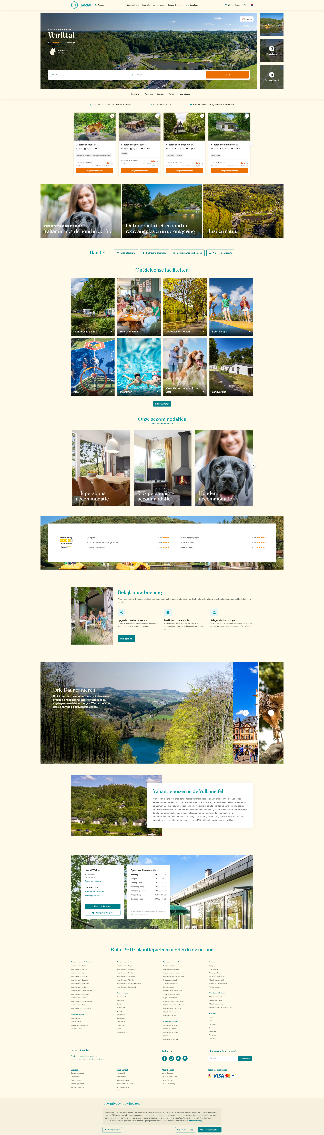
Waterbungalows (122, 1032)
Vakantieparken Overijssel (80, 994)
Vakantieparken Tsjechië (125, 980)
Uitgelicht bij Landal (78, 1014)
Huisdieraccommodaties (171, 973)
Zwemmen (212, 1038)
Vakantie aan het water (170, 1032)
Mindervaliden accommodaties (173, 1001)
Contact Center (98, 1059)
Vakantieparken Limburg (79, 987)
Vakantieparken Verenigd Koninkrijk (129, 983)
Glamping (212, 966)
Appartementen (122, 997)
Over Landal (120, 1073)
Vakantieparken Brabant (79, 966)
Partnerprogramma (122, 1087)
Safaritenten (121, 1014)
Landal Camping (167, 1073)
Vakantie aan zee (168, 1036)
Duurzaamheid (121, 1077)
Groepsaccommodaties (171, 969)
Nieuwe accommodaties (79, 1025)
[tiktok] (178, 1060)
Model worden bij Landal (124, 1084)
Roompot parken (76, 1029)
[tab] (136, 713)
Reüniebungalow (168, 987)
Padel (210, 1028)
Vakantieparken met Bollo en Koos (220, 1007)
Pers (117, 1091)
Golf (210, 1021)
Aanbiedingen (158, 5)
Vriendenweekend (215, 987)
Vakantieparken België (124, 966)
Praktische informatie (156, 253)
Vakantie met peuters (216, 1000)
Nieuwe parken (76, 1022)
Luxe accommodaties (170, 983)
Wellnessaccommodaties (171, 994)
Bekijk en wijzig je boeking (189, 253)
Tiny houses (121, 1025)
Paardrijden (212, 1024)
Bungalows (120, 1000)
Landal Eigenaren (168, 1080)
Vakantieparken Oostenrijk (126, 976)
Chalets (119, 1004)
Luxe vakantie (213, 969)
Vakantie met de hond (216, 980)
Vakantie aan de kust (170, 1025)
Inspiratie (146, 5)
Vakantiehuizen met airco (171, 1012)
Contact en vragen (77, 1073)
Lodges (119, 1011)
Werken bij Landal (122, 1080)
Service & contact (175, 5)
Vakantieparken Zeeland (79, 1005)
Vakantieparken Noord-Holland (81, 991)
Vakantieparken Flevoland (79, 973)
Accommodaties (123, 993)
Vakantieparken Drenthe (79, 969)
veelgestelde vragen (87, 1056)
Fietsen (211, 1017)
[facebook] (165, 1060)
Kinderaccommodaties (170, 980)
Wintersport (213, 1035)
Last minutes (75, 1018)
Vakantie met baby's (215, 997)
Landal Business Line (169, 1077)
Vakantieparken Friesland (79, 976)
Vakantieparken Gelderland (80, 980)
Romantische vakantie (216, 976)
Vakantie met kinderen (217, 993)
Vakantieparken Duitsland (125, 973)
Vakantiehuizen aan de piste (172, 991)
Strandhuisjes (121, 1022)
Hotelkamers (121, 1007)
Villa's (119, 1029)
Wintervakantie (214, 973)
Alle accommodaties (160, 423)
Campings (193, 5)
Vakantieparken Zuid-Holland (81, 1008)
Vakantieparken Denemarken (126, 969)
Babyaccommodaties (170, 966)
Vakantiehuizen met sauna (172, 1008)
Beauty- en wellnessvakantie (218, 983)
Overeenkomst (76, 1080)
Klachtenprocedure (77, 1087)
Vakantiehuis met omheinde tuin (174, 976)
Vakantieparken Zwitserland (126, 987)
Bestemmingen (133, 5)
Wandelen (212, 1031)
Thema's (212, 962)
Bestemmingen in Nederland (81, 962)
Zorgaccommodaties (170, 998)
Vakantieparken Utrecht (79, 998)
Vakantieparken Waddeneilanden (82, 1001)
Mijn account (75, 1077)
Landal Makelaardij (168, 1084)
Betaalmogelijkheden (78, 1084)
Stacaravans (121, 1018)
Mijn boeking (126, 638)
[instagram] (171, 1060)
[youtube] (185, 1060)
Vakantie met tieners (216, 1004)
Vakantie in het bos (169, 1029)
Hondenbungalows (169, 1015)
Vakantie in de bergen (170, 1039)
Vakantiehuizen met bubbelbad (173, 1005)
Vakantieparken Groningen (80, 983)
